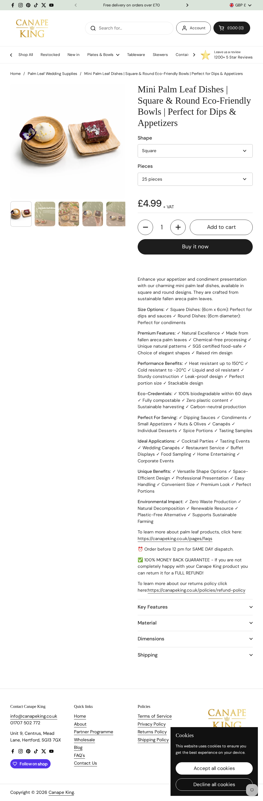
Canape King (61, 792)
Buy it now (195, 246)
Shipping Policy (153, 740)
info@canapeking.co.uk (33, 716)
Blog (78, 747)
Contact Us (85, 763)
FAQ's (79, 755)
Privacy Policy (152, 724)
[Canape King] (32, 28)
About (80, 724)
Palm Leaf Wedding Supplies (52, 73)
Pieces (145, 166)
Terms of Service (155, 716)
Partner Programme (93, 732)
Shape (145, 138)
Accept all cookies (214, 768)
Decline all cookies (214, 784)
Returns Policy (152, 732)
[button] (145, 227)
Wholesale (84, 740)
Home (15, 73)
